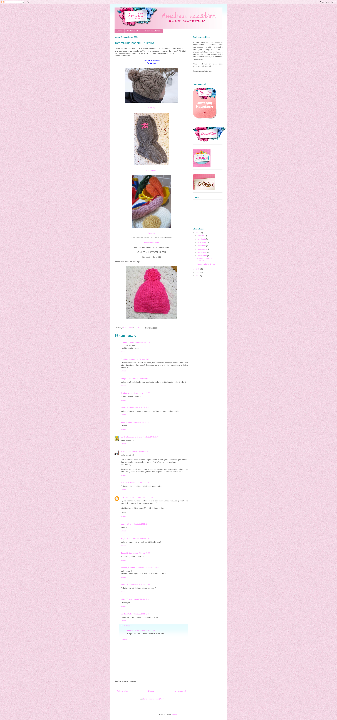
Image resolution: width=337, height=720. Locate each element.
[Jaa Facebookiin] (153, 328)
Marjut (123, 524)
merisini (124, 483)
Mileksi (124, 614)
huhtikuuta (202, 246)
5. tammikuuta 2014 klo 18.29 (137, 422)
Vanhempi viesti (180, 691)
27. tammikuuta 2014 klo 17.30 (137, 599)
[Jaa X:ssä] (151, 328)
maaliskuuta (202, 249)
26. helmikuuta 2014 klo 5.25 (145, 630)
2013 (198, 269)
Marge (123, 379)
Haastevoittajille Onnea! (206, 264)
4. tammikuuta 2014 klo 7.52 (139, 393)
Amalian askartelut (133, 31)
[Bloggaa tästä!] (148, 328)
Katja (123, 538)
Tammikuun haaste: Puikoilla (204, 260)
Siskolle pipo (151, 108)
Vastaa (123, 351)
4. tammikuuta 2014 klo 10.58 (138, 408)
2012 (198, 272)
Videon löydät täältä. (151, 243)
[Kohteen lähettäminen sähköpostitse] (146, 328)
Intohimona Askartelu (152, 31)
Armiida (124, 393)
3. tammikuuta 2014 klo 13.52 (138, 379)
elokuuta (201, 236)
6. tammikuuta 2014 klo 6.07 (147, 437)
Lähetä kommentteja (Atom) (153, 699)
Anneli (123, 408)
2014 (198, 233)
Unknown (124, 497)
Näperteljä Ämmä (128, 568)
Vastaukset (127, 626)
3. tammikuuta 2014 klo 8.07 (138, 359)
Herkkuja (151, 233)
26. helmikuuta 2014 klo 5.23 (138, 614)
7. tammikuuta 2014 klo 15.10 (137, 451)
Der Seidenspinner (128, 437)
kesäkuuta (202, 239)
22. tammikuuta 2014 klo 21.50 (138, 553)
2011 (198, 276)
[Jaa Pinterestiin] (156, 328)
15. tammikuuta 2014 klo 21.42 (141, 497)
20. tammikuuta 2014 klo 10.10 (137, 538)
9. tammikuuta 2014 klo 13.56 (139, 483)
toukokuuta (202, 242)
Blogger (174, 715)
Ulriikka (124, 342)
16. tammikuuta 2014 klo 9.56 (138, 524)
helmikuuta (202, 252)
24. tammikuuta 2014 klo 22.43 (147, 568)
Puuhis (124, 359)
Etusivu (119, 31)
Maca (123, 422)
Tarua (123, 585)
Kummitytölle (151, 170)
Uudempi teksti (122, 691)
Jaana (123, 553)
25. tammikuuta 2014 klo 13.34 (138, 585)
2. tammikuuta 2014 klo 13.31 (139, 342)
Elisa (123, 451)
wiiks (123, 599)
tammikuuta (202, 256)
